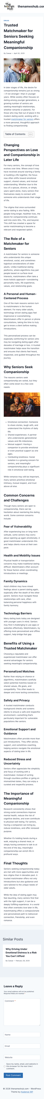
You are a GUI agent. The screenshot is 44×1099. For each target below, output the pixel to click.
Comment (10, 1001)
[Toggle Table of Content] (29, 134)
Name (7, 1035)
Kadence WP (27, 1092)
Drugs (6, 20)
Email (7, 1046)
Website (8, 1057)
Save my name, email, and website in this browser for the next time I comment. (22, 1066)
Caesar (8, 53)
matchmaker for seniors (22, 119)
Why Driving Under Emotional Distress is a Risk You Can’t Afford (21, 953)
